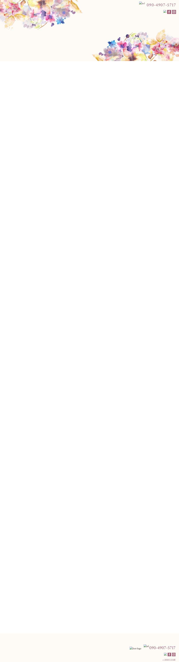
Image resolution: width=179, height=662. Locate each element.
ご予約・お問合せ (149, 71)
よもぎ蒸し (108, 71)
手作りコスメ (127, 71)
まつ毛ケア (91, 71)
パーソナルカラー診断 (67, 71)
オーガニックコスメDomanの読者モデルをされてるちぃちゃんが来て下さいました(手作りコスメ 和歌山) (70, 617)
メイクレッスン (41, 71)
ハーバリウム (13, 104)
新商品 (25, 104)
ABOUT (24, 71)
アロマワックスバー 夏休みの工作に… (32, 621)
